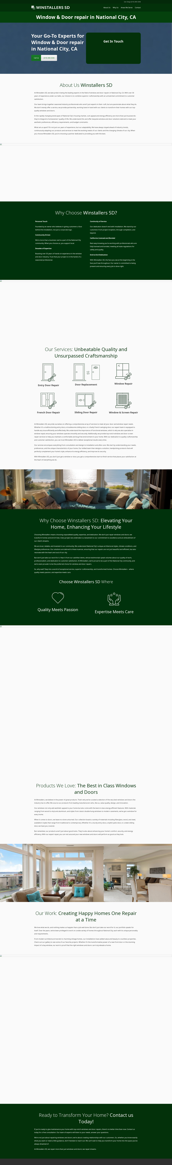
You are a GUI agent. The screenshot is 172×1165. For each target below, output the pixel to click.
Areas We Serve (126, 7)
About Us (106, 7)
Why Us (115, 7)
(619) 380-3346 (49, 58)
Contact (138, 7)
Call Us (36, 58)
